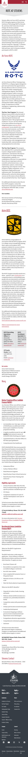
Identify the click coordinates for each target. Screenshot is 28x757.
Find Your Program (5, 704)
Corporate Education (5, 717)
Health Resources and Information (6, 736)
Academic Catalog (5, 722)
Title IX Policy (16, 751)
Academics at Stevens (6, 701)
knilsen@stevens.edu (15, 663)
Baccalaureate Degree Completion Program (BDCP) (11, 527)
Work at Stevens (17, 733)
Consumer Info (17, 709)
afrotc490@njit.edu (7, 189)
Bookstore (4, 740)
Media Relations (17, 738)
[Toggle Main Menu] (23, 2)
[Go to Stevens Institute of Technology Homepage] (14, 678)
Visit (3, 690)
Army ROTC (6, 210)
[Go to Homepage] (5, 4)
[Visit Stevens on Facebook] (24, 742)
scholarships (18, 275)
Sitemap (3, 751)
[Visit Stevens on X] (19, 742)
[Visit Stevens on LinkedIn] (3, 742)
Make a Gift (5, 693)
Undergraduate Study (6, 709)
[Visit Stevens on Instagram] (14, 742)
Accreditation (16, 707)
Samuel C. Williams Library (7, 720)
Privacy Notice (9, 751)
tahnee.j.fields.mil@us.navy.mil (11, 641)
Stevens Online (4, 714)
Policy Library (16, 704)
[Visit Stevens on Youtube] (8, 742)
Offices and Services (18, 701)
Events (3, 730)
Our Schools (4, 707)
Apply (16, 690)
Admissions (16, 735)
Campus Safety (4, 733)
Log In (16, 693)
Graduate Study (5, 712)
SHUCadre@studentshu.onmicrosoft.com (14, 320)
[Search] (26, 2)
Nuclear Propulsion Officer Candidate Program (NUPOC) (12, 401)
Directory (16, 730)
